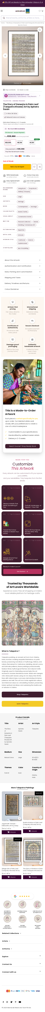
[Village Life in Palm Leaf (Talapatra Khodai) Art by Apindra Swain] (12, 851)
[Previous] (5, 55)
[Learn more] (18, 90)
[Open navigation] (5, 11)
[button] (22, 96)
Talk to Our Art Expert (17, 167)
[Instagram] (7, 1002)
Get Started (21, 571)
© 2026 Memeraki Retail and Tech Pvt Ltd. (16, 1008)
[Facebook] (3, 1002)
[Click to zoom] (39, 29)
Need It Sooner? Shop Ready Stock (22, 446)
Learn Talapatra (22, 704)
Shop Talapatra (22, 694)
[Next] (39, 55)
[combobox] (22, 18)
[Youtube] (20, 1002)
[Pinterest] (15, 1002)
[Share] (39, 167)
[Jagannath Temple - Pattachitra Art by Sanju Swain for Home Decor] (12, 806)
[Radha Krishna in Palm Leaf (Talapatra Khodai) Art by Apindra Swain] (33, 805)
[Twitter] (11, 1002)
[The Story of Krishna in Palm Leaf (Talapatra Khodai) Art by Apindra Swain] (33, 851)
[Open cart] (42, 11)
